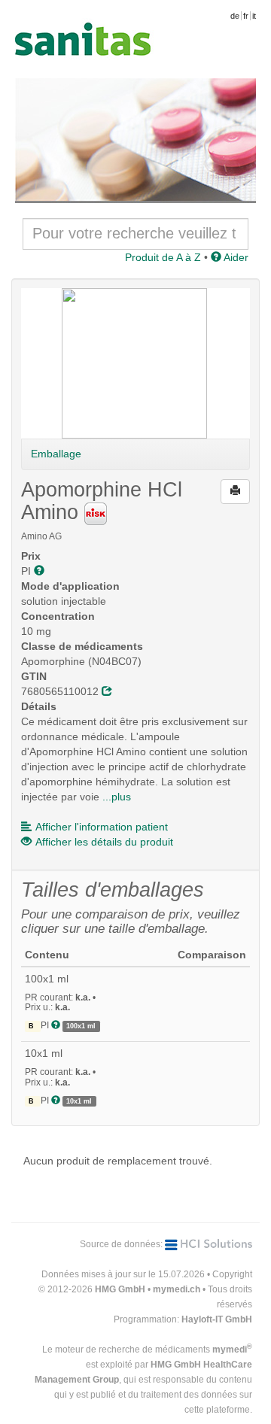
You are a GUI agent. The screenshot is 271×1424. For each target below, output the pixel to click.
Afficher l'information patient (101, 827)
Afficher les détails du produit (104, 842)
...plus (116, 797)
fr (245, 15)
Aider (234, 257)
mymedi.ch (176, 1289)
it (254, 15)
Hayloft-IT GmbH (216, 1319)
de (234, 15)
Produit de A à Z (163, 257)
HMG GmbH (120, 1289)
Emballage (56, 454)
